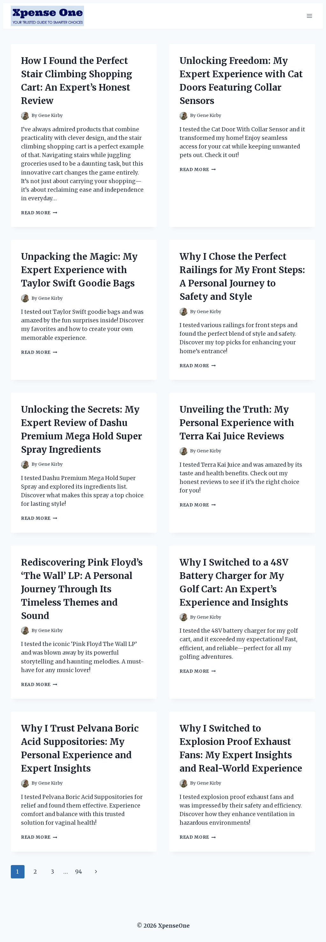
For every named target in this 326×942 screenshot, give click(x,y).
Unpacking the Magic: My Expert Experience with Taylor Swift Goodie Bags (79, 270)
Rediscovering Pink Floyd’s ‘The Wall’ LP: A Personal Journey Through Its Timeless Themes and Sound (82, 589)
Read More (39, 213)
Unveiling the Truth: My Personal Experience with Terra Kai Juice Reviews (237, 423)
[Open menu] (309, 16)
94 (78, 871)
